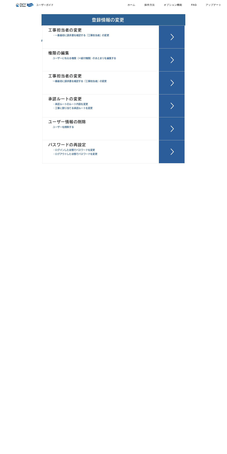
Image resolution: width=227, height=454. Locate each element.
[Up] (172, 36)
